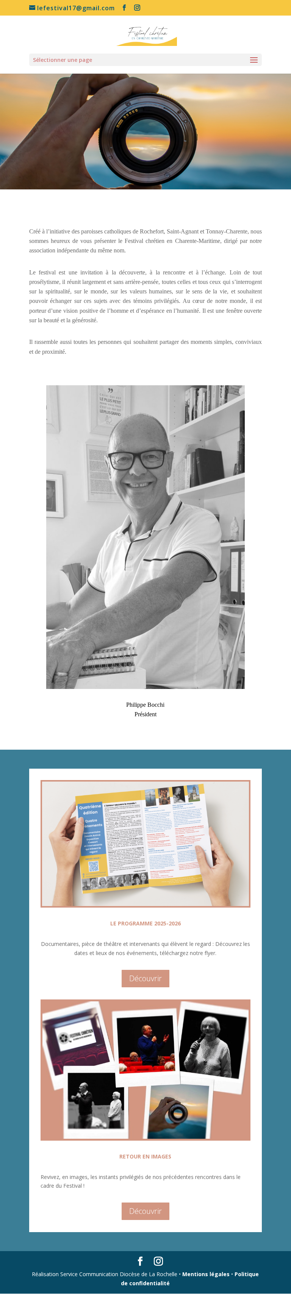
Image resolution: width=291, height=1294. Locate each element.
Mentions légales (206, 1274)
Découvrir (145, 978)
